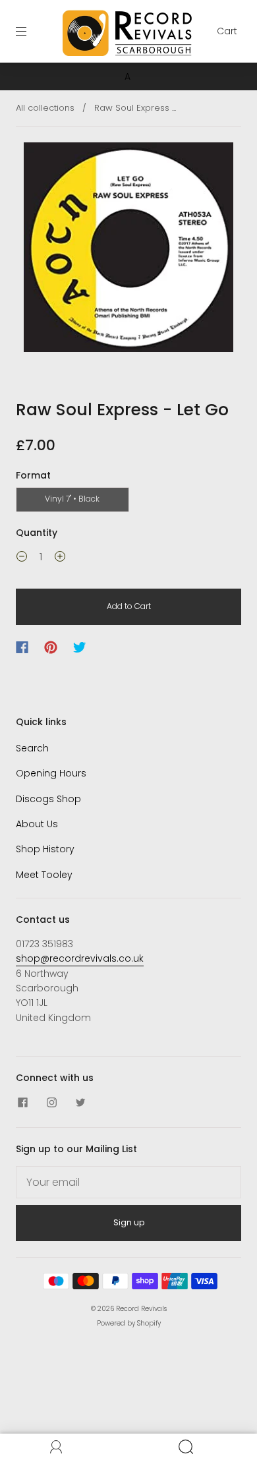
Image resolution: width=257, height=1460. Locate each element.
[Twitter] (79, 647)
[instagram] (51, 1102)
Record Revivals (141, 1309)
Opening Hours (51, 773)
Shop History (45, 849)
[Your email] (128, 1182)
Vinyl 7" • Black (72, 498)
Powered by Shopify (129, 1323)
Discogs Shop (48, 798)
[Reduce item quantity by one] (21, 558)
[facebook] (22, 1102)
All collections (45, 108)
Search (32, 748)
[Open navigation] (30, 31)
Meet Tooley (44, 874)
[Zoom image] (129, 249)
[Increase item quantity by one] (59, 558)
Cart (227, 31)
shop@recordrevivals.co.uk (80, 958)
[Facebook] (22, 647)
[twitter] (80, 1102)
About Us (37, 824)
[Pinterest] (50, 647)
